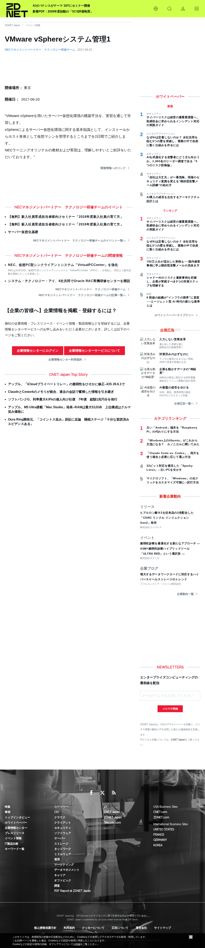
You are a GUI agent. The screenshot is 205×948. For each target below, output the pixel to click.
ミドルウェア (62, 854)
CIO (56, 812)
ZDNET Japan (12, 25)
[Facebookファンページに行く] (91, 793)
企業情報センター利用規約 (65, 359)
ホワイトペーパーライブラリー (174, 315)
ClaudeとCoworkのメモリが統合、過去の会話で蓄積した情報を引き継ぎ (61, 391)
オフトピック (62, 880)
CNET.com (160, 812)
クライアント (62, 822)
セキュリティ (62, 827)
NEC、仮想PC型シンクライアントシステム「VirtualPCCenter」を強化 (63, 265)
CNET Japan (178, 739)
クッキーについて (93, 927)
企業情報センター (16, 827)
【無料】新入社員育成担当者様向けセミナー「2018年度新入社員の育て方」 (66, 216)
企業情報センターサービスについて (94, 350)
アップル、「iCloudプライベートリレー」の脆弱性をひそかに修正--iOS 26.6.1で (66, 384)
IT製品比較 (11, 843)
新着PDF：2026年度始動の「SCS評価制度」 (63, 11)
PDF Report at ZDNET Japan (72, 890)
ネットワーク (62, 848)
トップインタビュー (17, 817)
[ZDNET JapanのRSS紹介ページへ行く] (114, 793)
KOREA (157, 845)
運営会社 (141, 927)
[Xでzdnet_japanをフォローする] (102, 793)
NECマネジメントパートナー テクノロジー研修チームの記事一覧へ (82, 295)
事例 (7, 812)
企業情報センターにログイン (37, 350)
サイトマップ (162, 927)
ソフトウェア (62, 833)
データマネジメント (66, 869)
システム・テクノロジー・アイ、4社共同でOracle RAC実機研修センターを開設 (69, 281)
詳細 (77, 944)
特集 (7, 806)
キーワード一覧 (14, 848)
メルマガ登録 (170, 708)
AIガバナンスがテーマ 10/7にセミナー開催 (61, 5)
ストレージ (61, 843)
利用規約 (69, 927)
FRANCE (158, 834)
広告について (120, 927)
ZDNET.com (161, 817)
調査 (57, 885)
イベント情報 (33, 25)
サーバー (59, 838)
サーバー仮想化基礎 (23, 232)
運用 (57, 859)
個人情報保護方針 (45, 927)
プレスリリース (14, 833)
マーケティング (64, 864)
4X (105, 806)
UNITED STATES (163, 829)
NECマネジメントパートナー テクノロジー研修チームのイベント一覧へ (79, 240)
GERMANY (160, 839)
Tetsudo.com (112, 822)
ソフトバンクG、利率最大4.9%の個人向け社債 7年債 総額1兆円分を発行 (62, 399)
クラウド (59, 817)
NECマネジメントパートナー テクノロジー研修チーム (40, 49)
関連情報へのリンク (113, 168)
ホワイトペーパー (16, 822)
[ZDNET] (17, 8)
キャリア (59, 875)
